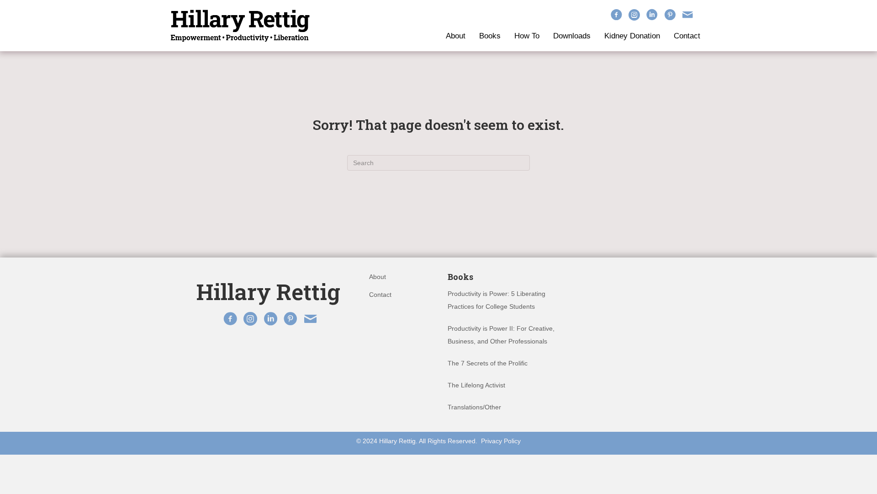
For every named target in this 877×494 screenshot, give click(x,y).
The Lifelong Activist (476, 385)
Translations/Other (474, 407)
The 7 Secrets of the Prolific (488, 363)
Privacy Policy (501, 441)
